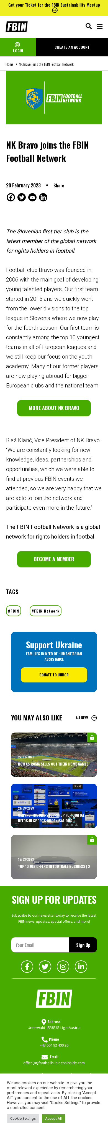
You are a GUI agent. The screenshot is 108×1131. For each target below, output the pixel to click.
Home (10, 64)
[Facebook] (11, 197)
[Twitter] (22, 197)
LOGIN (18, 50)
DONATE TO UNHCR (54, 674)
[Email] (33, 197)
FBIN (15, 611)
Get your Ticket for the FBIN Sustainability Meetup (54, 5)
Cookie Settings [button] (23, 1118)
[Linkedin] (44, 197)
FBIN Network (47, 611)
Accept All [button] (53, 1118)
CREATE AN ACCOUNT (72, 47)
